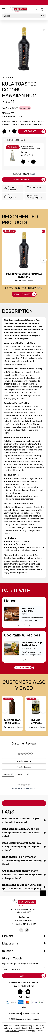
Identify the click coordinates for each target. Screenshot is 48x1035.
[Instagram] (27, 930)
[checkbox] (43, 231)
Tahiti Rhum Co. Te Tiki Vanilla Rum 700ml (12, 722)
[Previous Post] (19, 625)
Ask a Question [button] (25, 767)
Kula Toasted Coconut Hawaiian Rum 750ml (24, 275)
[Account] (36, 9)
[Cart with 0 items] (43, 9)
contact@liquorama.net (32, 1028)
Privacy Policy (15, 1013)
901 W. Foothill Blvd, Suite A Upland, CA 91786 (24, 910)
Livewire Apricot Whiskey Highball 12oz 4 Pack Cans (36, 722)
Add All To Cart (22, 294)
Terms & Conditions (30, 1013)
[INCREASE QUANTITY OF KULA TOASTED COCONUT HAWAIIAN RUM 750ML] (14, 131)
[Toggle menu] (3, 9)
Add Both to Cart (22, 180)
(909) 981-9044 (12, 1031)
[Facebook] (21, 930)
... (24, 2)
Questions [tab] (21, 774)
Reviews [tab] (6, 774)
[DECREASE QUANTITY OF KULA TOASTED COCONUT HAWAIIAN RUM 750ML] (4, 131)
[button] (44, 260)
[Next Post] (29, 625)
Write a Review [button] (25, 761)
